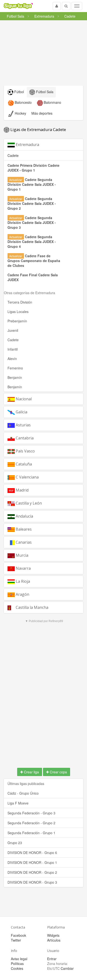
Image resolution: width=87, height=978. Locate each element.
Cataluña (23, 464)
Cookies (17, 968)
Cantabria (24, 438)
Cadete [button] (13, 155)
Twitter (16, 940)
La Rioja (22, 581)
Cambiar (67, 968)
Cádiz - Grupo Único (23, 793)
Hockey (20, 113)
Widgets (53, 935)
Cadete (13, 339)
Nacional (23, 399)
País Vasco (25, 451)
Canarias (23, 542)
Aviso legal (19, 958)
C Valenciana (27, 477)
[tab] (43, 144)
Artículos (53, 940)
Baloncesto (23, 102)
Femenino (15, 368)
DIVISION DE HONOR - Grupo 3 (32, 882)
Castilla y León (28, 503)
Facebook (18, 935)
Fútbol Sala (44, 91)
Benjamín (14, 377)
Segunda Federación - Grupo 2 (31, 822)
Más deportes (41, 113)
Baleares (23, 529)
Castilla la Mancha (31, 607)
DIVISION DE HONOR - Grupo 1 (32, 862)
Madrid (22, 490)
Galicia (21, 412)
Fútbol (18, 91)
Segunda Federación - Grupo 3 (31, 813)
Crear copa (58, 772)
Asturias (23, 425)
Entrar (52, 958)
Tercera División (19, 302)
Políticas (17, 963)
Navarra (23, 568)
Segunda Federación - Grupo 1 (31, 832)
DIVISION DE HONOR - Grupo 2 (32, 872)
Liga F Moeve (18, 803)
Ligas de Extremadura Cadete (37, 129)
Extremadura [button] (27, 144)
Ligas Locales (18, 311)
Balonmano (52, 102)
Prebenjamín (17, 321)
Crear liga (31, 772)
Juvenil (12, 330)
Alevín (12, 358)
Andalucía (24, 516)
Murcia (21, 555)
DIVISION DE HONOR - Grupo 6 (32, 852)
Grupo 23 (14, 842)
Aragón (22, 594)
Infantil (12, 349)
